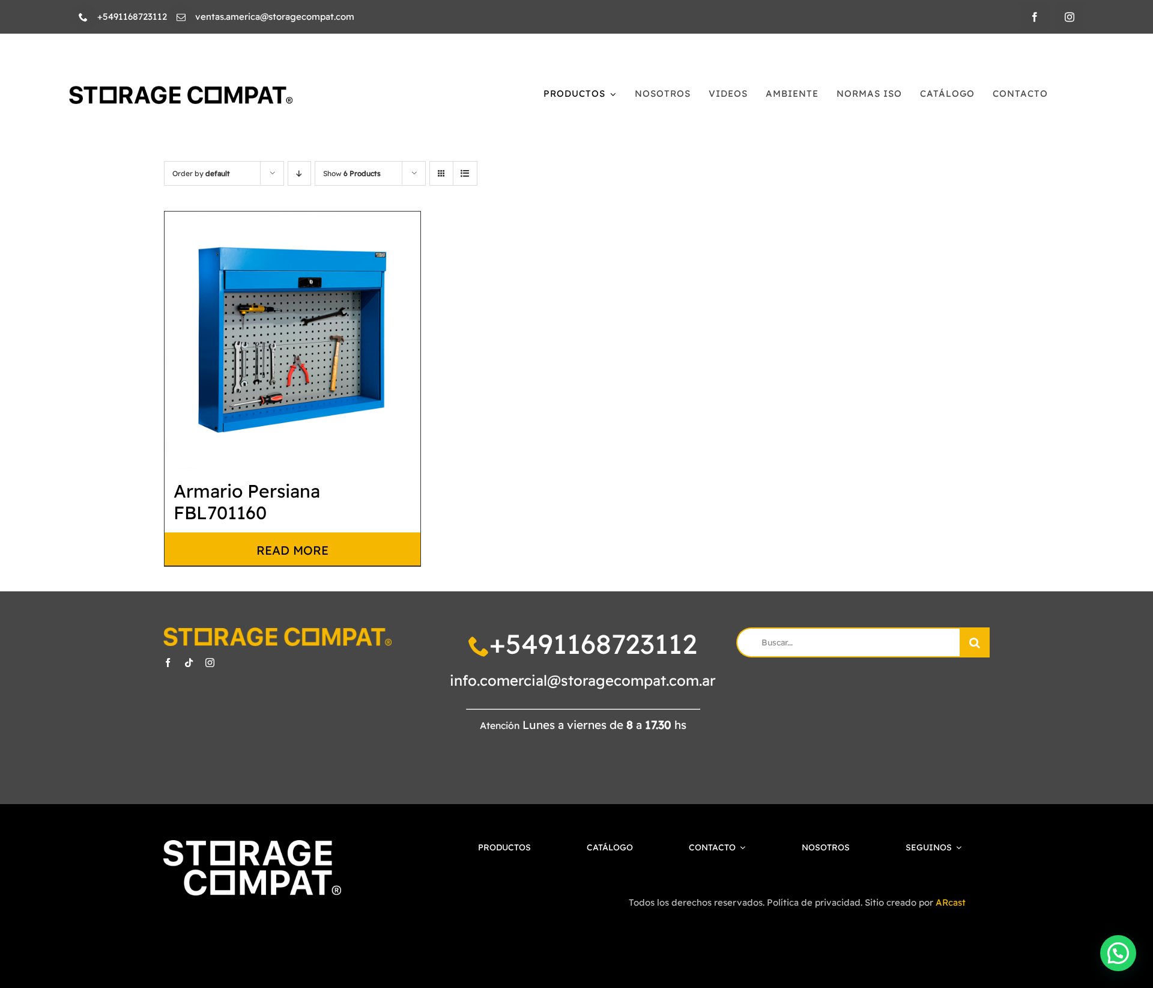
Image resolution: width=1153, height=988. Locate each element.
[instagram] (1069, 17)
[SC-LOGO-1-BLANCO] (251, 846)
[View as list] (465, 173)
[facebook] (1034, 17)
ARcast (951, 902)
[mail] (181, 17)
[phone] (83, 17)
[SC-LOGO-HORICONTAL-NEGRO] (180, 91)
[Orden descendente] (299, 173)
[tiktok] (188, 662)
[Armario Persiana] (292, 340)
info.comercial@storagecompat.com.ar (583, 680)
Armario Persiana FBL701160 (247, 502)
